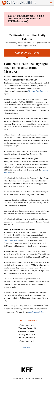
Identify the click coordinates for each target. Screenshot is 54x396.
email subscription (36, 312)
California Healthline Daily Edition (27, 37)
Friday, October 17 (27, 340)
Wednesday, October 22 (27, 331)
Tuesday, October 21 (27, 334)
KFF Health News (17, 21)
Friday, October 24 (27, 324)
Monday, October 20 (27, 337)
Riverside (38, 91)
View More (27, 347)
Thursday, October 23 (27, 328)
